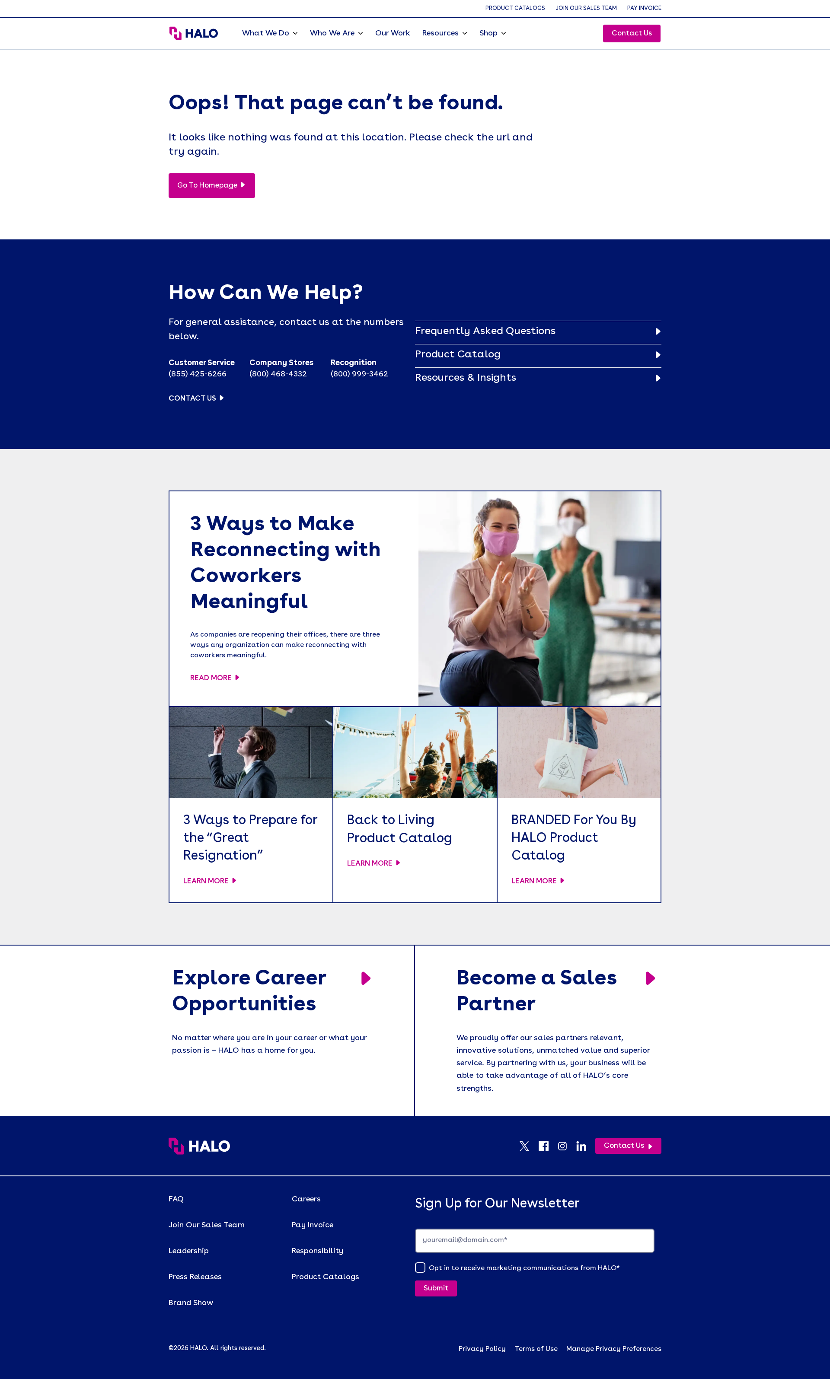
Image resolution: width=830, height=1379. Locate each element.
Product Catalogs (515, 8)
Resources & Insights (465, 378)
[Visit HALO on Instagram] (566, 1146)
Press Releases (195, 1277)
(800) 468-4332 (278, 374)
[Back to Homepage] (199, 1146)
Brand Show (191, 1303)
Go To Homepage (207, 185)
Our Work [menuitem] (392, 33)
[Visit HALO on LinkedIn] (585, 1146)
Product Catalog (458, 355)
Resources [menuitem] (440, 33)
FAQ (176, 1199)
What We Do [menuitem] (265, 33)
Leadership (189, 1251)
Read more (211, 678)
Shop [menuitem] (488, 33)
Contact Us (632, 33)
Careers (306, 1199)
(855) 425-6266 (198, 374)
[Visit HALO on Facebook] (547, 1146)
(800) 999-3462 (359, 374)
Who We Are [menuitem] (332, 33)
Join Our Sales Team (586, 8)
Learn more (206, 881)
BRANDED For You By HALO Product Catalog (573, 838)
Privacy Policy (482, 1349)
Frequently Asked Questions (485, 331)
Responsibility (317, 1251)
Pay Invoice (644, 8)
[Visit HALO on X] (528, 1146)
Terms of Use (536, 1349)
